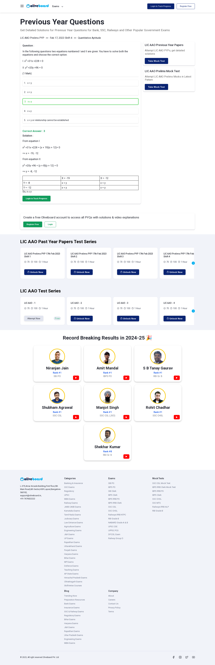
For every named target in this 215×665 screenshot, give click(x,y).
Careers (111, 600)
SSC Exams (69, 487)
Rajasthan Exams (72, 542)
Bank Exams (69, 603)
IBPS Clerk (112, 495)
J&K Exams (69, 534)
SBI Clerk (112, 491)
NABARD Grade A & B (118, 522)
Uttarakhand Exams (73, 546)
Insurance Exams (71, 607)
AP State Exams (71, 574)
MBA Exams (69, 499)
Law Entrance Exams (73, 522)
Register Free (186, 6)
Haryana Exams (71, 554)
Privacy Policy (114, 607)
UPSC (66, 495)
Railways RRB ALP (160, 507)
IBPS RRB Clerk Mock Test (164, 487)
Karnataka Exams (72, 511)
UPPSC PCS (113, 530)
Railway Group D (115, 538)
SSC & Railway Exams (74, 611)
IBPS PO (111, 487)
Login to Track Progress (161, 6)
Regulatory (69, 491)
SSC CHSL (113, 511)
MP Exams (69, 562)
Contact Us (113, 603)
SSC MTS (156, 503)
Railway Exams (71, 503)
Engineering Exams (72, 530)
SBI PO (111, 483)
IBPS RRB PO (114, 499)
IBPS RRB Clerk (115, 503)
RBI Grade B (113, 518)
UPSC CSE (112, 526)
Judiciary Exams (71, 518)
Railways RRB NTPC (117, 515)
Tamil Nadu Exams (72, 515)
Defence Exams (71, 566)
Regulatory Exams (72, 615)
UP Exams (68, 538)
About (111, 596)
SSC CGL (112, 507)
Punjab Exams (70, 550)
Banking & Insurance (73, 483)
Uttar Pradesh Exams (73, 635)
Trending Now (70, 596)
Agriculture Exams (72, 526)
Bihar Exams (69, 558)
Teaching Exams (71, 570)
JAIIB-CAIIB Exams (72, 507)
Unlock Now (36, 272)
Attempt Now (33, 318)
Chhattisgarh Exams (73, 581)
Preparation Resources (74, 600)
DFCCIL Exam (114, 534)
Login (50, 224)
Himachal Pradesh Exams (75, 578)
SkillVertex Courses (73, 585)
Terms (111, 611)
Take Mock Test (156, 61)
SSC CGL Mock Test (161, 483)
